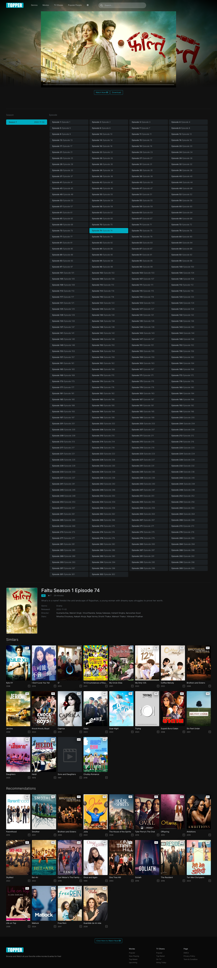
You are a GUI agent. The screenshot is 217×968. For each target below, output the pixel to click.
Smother (36, 832)
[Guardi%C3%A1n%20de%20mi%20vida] (96, 903)
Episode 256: (183, 502)
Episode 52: (182, 194)
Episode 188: (183, 399)
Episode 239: (143, 478)
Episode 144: (183, 333)
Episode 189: (63, 405)
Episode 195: (143, 411)
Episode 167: (143, 369)
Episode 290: (103, 556)
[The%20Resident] (173, 857)
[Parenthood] (18, 811)
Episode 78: (102, 237)
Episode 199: (143, 417)
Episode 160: (183, 357)
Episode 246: (103, 490)
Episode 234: (103, 472)
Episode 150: (103, 345)
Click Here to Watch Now (107, 940)
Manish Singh (76, 613)
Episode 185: (63, 399)
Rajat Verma (92, 616)
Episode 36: (182, 170)
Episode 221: (63, 454)
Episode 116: (183, 291)
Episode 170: (103, 375)
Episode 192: (183, 405)
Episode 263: (143, 514)
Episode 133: (63, 321)
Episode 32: (182, 164)
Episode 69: (62, 224)
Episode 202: (103, 423)
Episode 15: (142, 140)
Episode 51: (142, 194)
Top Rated (133, 959)
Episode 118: (103, 297)
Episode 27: (142, 158)
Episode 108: (183, 279)
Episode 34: (102, 170)
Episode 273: (63, 532)
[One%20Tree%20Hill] (121, 857)
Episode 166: (103, 369)
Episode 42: (102, 182)
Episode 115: (143, 291)
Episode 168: (183, 369)
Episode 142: (103, 333)
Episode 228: (183, 460)
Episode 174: (103, 381)
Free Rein (62, 923)
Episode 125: (63, 309)
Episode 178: (103, 387)
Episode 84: (182, 243)
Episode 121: (63, 303)
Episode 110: (103, 285)
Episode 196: (183, 411)
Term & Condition (191, 959)
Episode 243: (143, 484)
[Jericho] (18, 708)
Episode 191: (143, 405)
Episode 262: (103, 514)
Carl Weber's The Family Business (70, 877)
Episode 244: (183, 484)
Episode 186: (103, 399)
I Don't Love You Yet (41, 683)
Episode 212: (183, 436)
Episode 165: (63, 369)
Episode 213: (63, 442)
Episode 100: (183, 267)
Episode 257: (63, 508)
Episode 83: (142, 243)
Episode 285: (63, 550)
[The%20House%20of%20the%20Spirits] (121, 811)
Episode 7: (141, 128)
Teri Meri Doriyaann (195, 877)
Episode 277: (63, 538)
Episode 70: (102, 224)
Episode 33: (62, 170)
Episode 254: (103, 502)
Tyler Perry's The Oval (145, 832)
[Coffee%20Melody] (173, 662)
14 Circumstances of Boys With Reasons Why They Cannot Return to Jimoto (96, 683)
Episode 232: (183, 466)
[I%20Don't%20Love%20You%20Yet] (44, 662)
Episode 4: (181, 122)
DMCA (186, 953)
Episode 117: (63, 297)
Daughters (10, 774)
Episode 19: (142, 146)
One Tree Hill (115, 877)
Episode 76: (182, 231)
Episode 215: (143, 442)
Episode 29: (62, 164)
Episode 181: (63, 393)
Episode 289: (63, 556)
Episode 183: (143, 393)
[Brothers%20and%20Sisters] (199, 662)
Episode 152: (183, 345)
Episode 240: (183, 478)
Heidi (34, 774)
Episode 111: (142, 285)
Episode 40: (182, 176)
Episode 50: (102, 194)
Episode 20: (182, 146)
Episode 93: (62, 261)
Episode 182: (103, 393)
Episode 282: (103, 544)
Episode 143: (143, 333)
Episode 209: (63, 436)
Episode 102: (103, 273)
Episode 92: (182, 255)
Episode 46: (102, 188)
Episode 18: (102, 146)
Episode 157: (63, 357)
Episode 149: (63, 345)
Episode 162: (103, 363)
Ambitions (191, 832)
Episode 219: (143, 448)
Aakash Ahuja (80, 616)
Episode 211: (143, 436)
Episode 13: (62, 140)
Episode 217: (63, 448)
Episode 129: (63, 315)
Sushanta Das (62, 613)
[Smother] (44, 811)
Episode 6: (101, 128)
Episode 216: (183, 442)
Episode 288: (183, 550)
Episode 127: (143, 309)
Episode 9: (61, 134)
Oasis (86, 728)
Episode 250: (103, 496)
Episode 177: (63, 387)
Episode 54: (102, 200)
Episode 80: (182, 237)
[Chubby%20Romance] (96, 754)
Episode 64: (182, 212)
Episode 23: (142, 152)
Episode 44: (182, 182)
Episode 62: (102, 212)
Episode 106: (103, 279)
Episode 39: (142, 176)
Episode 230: (103, 466)
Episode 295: (143, 562)
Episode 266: (103, 520)
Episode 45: (62, 188)
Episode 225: (63, 460)
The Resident (167, 877)
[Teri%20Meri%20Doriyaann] (199, 857)
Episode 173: (63, 381)
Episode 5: (61, 128)
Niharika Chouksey (64, 616)
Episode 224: (183, 454)
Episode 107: (143, 279)
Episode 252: (183, 496)
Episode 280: (183, 538)
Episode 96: (182, 261)
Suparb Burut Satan (169, 728)
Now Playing (134, 956)
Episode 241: (63, 484)
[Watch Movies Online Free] (15, 5)
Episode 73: (62, 231)
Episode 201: (63, 423)
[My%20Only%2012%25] (147, 662)
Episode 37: (62, 176)
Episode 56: (182, 200)
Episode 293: (63, 562)
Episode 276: (183, 532)
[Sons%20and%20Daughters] (70, 754)
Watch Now (101, 92)
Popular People (75, 5)
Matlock (35, 923)
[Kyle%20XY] (18, 662)
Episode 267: (143, 520)
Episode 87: (142, 249)
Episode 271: (143, 526)
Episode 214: (103, 442)
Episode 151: (143, 345)
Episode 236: (183, 472)
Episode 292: (183, 556)
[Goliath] (147, 857)
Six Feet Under (193, 728)
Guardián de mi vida (92, 923)
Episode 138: (103, 327)
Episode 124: (183, 303)
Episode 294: (103, 562)
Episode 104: (183, 273)
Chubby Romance (91, 774)
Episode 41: (62, 182)
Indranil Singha (118, 613)
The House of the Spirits (120, 832)
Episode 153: (63, 351)
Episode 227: (143, 460)
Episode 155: (143, 351)
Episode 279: (143, 538)
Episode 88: (182, 249)
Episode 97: (62, 267)
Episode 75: (142, 231)
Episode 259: (143, 508)
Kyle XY (9, 683)
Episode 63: (142, 212)
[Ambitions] (199, 811)
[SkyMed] (18, 857)
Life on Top (11, 923)
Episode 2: (101, 122)
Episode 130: (103, 315)
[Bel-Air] (44, 857)
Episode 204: (183, 423)
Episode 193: (63, 411)
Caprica (61, 728)
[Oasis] (96, 708)
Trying (138, 728)
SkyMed (9, 877)
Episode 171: (143, 375)
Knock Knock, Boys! (40, 728)
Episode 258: (103, 508)
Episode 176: (183, 381)
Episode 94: (102, 261)
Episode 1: (61, 122)
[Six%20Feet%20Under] (199, 708)
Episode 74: (102, 231)
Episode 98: (102, 267)
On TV (158, 959)
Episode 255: (143, 502)
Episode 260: (183, 508)
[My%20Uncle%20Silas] (121, 662)
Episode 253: (63, 502)
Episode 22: (102, 152)
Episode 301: (63, 574)
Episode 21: (62, 152)
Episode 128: (183, 309)
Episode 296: (183, 562)
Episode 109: (63, 285)
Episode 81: (62, 243)
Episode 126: (103, 309)
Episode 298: (103, 568)
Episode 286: (103, 550)
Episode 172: (183, 375)
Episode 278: (103, 538)
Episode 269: (63, 526)
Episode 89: (62, 255)
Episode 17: (62, 146)
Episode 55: (142, 200)
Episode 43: (142, 182)
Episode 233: (63, 472)
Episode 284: (183, 544)
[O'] (70, 662)
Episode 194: (103, 411)
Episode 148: (183, 339)
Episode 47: (142, 188)
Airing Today (161, 962)
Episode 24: (182, 152)
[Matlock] (44, 903)
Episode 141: (63, 333)
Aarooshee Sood (133, 613)
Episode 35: (142, 170)
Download (116, 92)
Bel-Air (35, 877)
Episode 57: (62, 206)
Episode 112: (183, 285)
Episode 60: (182, 206)
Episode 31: (142, 164)
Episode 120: (183, 297)
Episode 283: (143, 544)
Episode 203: (143, 423)
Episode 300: (183, 568)
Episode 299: (143, 568)
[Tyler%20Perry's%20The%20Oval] (147, 811)
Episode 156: (183, 351)
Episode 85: (62, 249)
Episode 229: (63, 466)
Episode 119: (143, 297)
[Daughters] (18, 754)
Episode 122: (103, 303)
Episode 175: (143, 381)
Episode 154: (103, 351)
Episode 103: (143, 273)
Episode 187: (143, 399)
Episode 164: (183, 363)
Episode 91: (142, 255)
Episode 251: (143, 496)
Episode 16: (182, 140)
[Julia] (96, 811)
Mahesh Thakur (119, 616)
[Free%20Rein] (70, 903)
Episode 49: (62, 194)
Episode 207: (143, 429)
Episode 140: (183, 327)
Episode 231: (143, 466)
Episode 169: (63, 375)
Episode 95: (142, 261)
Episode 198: (103, 417)
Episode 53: (62, 200)
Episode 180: (183, 387)
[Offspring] (173, 811)
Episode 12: (182, 134)
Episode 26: (102, 158)
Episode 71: (142, 224)
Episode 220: (183, 448)
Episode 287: (143, 550)
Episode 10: (102, 134)
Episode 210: (103, 436)
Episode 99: (142, 267)
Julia (86, 832)
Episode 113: (63, 291)
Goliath (138, 877)
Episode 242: (103, 484)
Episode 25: (62, 158)
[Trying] (147, 708)
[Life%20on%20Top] (18, 903)
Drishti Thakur (104, 616)
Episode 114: (103, 291)
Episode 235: (143, 472)
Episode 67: (142, 218)
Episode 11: (142, 134)
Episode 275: (143, 532)
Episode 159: (143, 357)
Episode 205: (63, 429)
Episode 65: (62, 218)
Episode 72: (182, 224)
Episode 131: (143, 315)
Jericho (9, 728)
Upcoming (133, 962)
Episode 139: (143, 327)
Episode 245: (63, 490)
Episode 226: (103, 460)
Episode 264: (183, 514)
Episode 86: (102, 249)
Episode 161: (63, 363)
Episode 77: (62, 237)
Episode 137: (63, 327)
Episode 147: (143, 339)
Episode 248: (183, 490)
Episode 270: (103, 526)
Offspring (165, 832)
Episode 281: (63, 544)
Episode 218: (103, 448)
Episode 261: (63, 514)
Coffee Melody (167, 683)
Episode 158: (103, 357)
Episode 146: (103, 339)
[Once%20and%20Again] (96, 857)
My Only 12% (140, 683)
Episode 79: (142, 237)
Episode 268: (183, 520)
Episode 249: (63, 496)
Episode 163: (143, 363)
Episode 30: (102, 164)
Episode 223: (143, 454)
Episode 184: (183, 393)
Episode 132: (183, 315)
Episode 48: (182, 188)
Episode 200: (183, 417)
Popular (132, 953)
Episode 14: (102, 140)
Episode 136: (183, 321)
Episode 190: (103, 405)
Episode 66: (102, 218)
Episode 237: (63, 478)
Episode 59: (142, 206)
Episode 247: (143, 490)
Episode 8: (181, 128)
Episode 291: (143, 556)
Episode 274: (103, 532)
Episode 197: (63, 417)
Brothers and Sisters (196, 683)
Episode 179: (143, 387)
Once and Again (90, 877)
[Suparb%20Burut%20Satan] (173, 708)
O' (59, 683)
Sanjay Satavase (103, 613)
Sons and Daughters (67, 774)
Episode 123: (143, 303)
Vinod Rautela (89, 613)
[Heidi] (44, 754)
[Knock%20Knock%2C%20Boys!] (44, 708)
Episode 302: (103, 574)
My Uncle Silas (115, 683)
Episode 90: (102, 255)
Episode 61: (62, 212)
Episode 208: (183, 429)
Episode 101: (63, 273)
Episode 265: (63, 520)
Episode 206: (103, 429)
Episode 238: (103, 478)
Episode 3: (141, 122)
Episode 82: (102, 243)
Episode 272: (183, 526)
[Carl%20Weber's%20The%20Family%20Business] (70, 857)
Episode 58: (102, 206)
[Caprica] (70, 708)
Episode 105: (63, 279)
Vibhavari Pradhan (135, 616)
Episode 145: (63, 339)
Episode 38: (102, 176)
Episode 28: (182, 158)
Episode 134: (103, 321)
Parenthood (11, 832)
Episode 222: (103, 454)
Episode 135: (143, 321)
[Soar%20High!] (121, 708)
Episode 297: (63, 568)
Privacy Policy (189, 956)
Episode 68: (182, 218)
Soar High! (114, 728)
